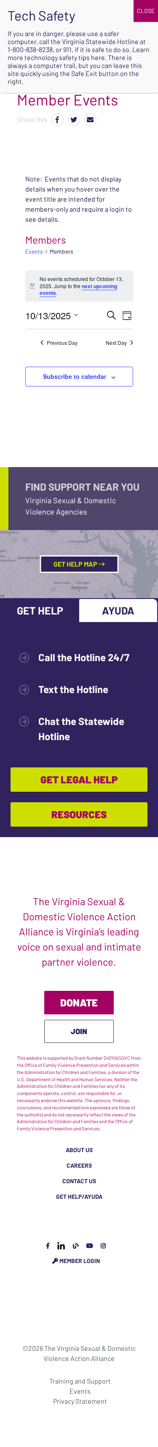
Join (79, 1031)
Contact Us (79, 1180)
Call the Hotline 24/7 (83, 657)
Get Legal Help (79, 779)
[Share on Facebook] (57, 120)
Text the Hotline (73, 689)
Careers (79, 1165)
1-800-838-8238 (30, 49)
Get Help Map (76, 564)
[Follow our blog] (76, 1245)
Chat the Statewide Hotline (81, 728)
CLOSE (146, 10)
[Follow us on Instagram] (103, 1245)
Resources (79, 814)
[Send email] (90, 120)
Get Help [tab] (40, 610)
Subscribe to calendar (74, 376)
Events (34, 251)
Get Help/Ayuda (79, 1196)
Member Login (79, 1260)
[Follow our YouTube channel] (89, 1245)
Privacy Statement (80, 1401)
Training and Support (80, 1381)
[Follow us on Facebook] (47, 1245)
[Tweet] (73, 120)
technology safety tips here (64, 57)
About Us (79, 1149)
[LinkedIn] (61, 1245)
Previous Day (62, 342)
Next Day (116, 342)
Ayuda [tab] (118, 610)
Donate (79, 1002)
